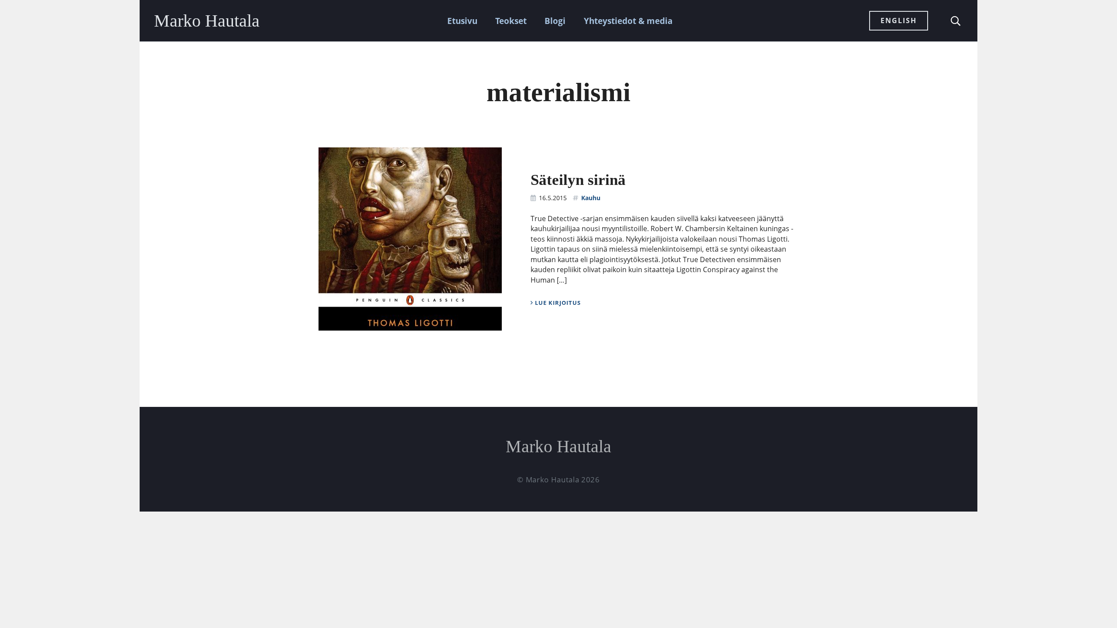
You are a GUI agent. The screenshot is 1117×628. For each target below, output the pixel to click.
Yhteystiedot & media (628, 20)
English (899, 20)
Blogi (555, 20)
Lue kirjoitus (557, 303)
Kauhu (590, 198)
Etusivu (462, 20)
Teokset (511, 20)
